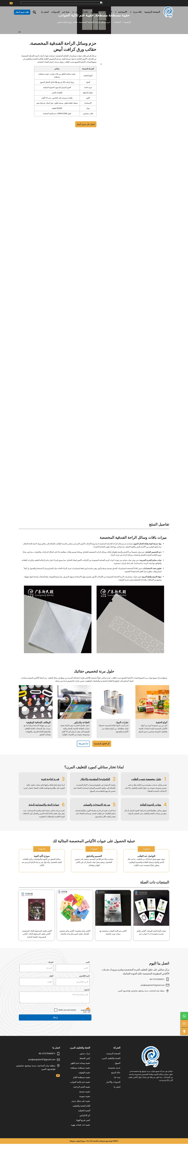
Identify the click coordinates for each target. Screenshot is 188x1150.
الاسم (88, 962)
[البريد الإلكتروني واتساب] (184, 1016)
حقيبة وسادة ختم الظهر (80, 1063)
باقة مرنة (137, 12)
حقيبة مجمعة (84, 1091)
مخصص (94, 12)
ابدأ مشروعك (83, 743)
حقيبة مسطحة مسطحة (80, 1067)
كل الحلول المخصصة (102, 744)
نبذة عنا (117, 1077)
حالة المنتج (115, 1072)
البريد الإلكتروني (84, 976)
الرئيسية (127, 22)
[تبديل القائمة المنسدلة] (131, 12)
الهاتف (51, 976)
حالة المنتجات (82, 12)
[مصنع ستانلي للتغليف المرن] (150, 1056)
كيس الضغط (85, 1058)
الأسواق (108, 12)
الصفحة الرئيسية (152, 12)
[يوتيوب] (11, 3)
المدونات (55, 12)
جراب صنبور (85, 1053)
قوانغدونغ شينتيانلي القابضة (103, 1141)
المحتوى (87, 990)
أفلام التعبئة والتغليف (81, 1105)
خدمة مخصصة (114, 1067)
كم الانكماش (85, 1115)
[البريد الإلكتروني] (184, 1023)
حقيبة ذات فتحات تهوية (80, 1124)
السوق (117, 1063)
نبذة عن (65, 12)
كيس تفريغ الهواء (83, 1120)
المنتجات (117, 22)
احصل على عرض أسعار (86, 124)
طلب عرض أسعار (22, 12)
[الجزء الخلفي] (184, 1031)
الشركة (50, 962)
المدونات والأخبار (113, 1082)
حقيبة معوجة (84, 1096)
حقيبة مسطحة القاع (81, 1077)
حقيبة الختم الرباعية (81, 1086)
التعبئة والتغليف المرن (111, 1058)
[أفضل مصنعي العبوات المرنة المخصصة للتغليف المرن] (168, 12)
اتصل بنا (45, 12)
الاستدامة (122, 12)
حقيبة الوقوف (84, 1072)
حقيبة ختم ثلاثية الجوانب (80, 1082)
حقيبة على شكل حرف (80, 1101)
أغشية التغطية (84, 1110)
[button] (58, 32)
